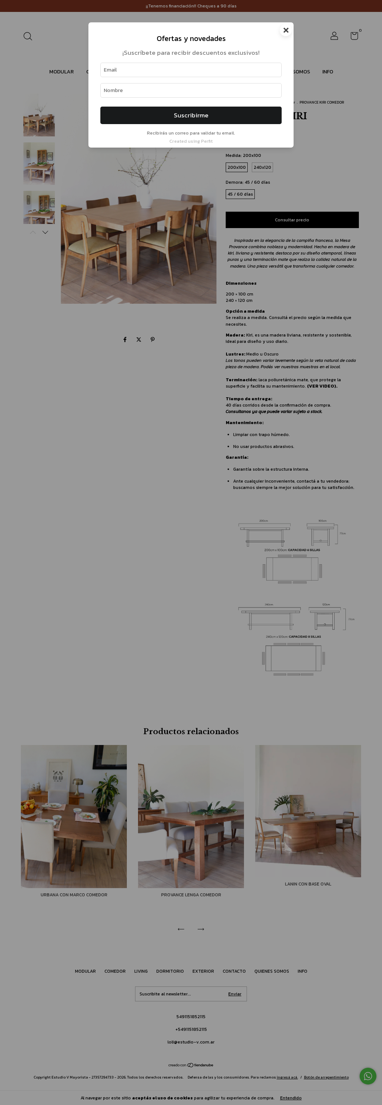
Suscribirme (191, 115)
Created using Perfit (191, 141)
